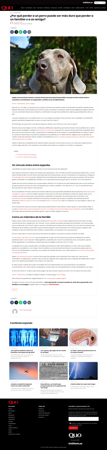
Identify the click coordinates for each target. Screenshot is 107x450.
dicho (73, 186)
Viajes (73, 7)
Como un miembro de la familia (27, 157)
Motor (91, 7)
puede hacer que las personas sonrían (32, 209)
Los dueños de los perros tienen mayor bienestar (64, 209)
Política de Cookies (43, 415)
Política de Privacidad (44, 413)
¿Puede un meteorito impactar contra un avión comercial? (21, 385)
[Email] (29, 32)
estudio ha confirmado (47, 130)
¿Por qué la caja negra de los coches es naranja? (53, 351)
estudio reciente (57, 221)
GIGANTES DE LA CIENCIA (100, 7)
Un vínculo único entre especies (26, 155)
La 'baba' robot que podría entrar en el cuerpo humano (83, 351)
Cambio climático (80, 7)
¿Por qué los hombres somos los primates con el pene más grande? (23, 351)
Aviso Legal (41, 411)
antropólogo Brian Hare (20, 177)
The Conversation (18, 22)
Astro (87, 7)
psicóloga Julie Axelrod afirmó (24, 237)
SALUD (34, 7)
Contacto (41, 408)
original (63, 278)
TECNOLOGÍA (54, 7)
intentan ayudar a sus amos (29, 201)
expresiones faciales (19, 198)
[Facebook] (12, 32)
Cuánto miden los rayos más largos (82, 384)
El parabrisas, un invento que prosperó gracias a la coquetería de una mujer (53, 386)
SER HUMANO (29, 7)
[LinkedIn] (25, 32)
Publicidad (41, 417)
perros (14, 289)
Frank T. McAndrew (18, 104)
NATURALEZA (47, 7)
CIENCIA (23, 7)
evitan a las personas (53, 201)
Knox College (30, 104)
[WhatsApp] (20, 32)
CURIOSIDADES (66, 7)
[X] (16, 32)
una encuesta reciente (25, 256)
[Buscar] (104, 2)
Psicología (40, 7)
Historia (60, 7)
